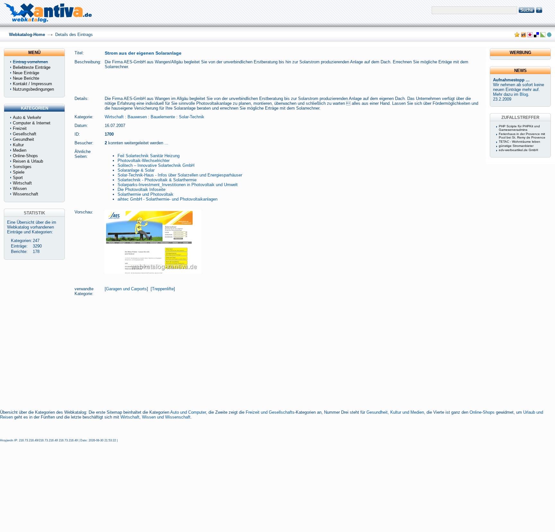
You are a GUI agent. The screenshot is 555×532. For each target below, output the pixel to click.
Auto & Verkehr (27, 117)
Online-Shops (482, 412)
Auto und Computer (188, 412)
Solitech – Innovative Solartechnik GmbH (156, 165)
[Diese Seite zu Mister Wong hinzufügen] (523, 35)
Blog (524, 94)
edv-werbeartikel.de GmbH (518, 150)
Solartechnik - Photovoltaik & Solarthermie (157, 179)
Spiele (18, 172)
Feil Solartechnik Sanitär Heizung (149, 155)
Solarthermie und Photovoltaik (145, 194)
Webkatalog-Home (27, 34)
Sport (18, 177)
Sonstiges (22, 166)
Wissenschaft (25, 194)
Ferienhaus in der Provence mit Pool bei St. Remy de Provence (522, 135)
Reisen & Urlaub (28, 161)
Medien (19, 150)
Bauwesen (137, 116)
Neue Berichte (26, 78)
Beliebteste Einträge (31, 67)
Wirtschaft (114, 116)
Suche (526, 10)
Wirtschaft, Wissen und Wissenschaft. (156, 417)
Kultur (18, 144)
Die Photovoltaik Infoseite (141, 189)
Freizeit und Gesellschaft (269, 412)
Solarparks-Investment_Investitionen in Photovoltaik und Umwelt (178, 184)
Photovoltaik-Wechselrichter (144, 160)
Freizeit (20, 128)
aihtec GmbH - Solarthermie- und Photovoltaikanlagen (167, 199)
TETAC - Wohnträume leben (519, 141)
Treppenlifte (163, 288)
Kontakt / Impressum (32, 83)
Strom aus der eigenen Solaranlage (143, 53)
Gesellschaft (24, 133)
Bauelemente (163, 116)
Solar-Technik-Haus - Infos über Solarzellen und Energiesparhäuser (180, 175)
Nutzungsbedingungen (33, 89)
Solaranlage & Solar (136, 170)
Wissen (20, 188)
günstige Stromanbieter (516, 146)
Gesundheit (23, 139)
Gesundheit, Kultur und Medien (395, 412)
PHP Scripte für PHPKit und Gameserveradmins (519, 127)
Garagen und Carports (126, 288)
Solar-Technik (191, 116)
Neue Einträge (26, 72)
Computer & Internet (31, 123)
